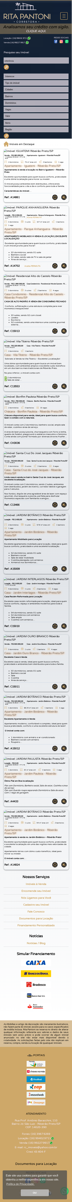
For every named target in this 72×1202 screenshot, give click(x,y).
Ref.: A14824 (12, 864)
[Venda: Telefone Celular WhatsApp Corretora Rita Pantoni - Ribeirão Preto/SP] (27, 43)
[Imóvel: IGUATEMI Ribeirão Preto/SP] (28, 151)
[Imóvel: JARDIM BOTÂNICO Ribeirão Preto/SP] (35, 515)
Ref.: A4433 (11, 801)
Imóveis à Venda (36, 884)
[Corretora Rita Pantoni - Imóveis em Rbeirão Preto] (27, 22)
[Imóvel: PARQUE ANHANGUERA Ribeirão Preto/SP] (36, 209)
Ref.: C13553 (12, 386)
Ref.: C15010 (12, 626)
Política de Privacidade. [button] (20, 1184)
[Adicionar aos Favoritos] (53, 199)
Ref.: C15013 (12, 331)
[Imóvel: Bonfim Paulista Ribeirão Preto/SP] (32, 396)
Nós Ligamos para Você (36, 898)
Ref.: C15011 (12, 686)
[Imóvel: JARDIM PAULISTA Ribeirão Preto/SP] (34, 758)
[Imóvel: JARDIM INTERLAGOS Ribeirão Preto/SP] (36, 579)
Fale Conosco (36, 911)
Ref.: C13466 (12, 504)
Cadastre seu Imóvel (36, 904)
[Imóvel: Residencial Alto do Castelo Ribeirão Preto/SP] (36, 277)
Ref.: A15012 (12, 748)
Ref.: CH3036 (12, 443)
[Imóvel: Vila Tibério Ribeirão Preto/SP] (29, 341)
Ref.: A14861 (12, 197)
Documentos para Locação (36, 918)
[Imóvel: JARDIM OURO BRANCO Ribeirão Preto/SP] (36, 638)
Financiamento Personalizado (36, 925)
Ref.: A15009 (12, 568)
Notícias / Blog (36, 943)
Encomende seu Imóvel (36, 891)
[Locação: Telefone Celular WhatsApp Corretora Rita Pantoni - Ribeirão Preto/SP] (29, 38)
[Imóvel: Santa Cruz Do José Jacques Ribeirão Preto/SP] (36, 454)
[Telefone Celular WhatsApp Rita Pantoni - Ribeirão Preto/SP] (52, 1138)
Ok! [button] (35, 1192)
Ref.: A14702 (22, 265)
